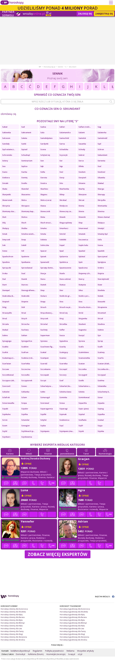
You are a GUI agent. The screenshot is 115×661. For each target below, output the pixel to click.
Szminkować (84, 397)
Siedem (82, 172)
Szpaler (24, 408)
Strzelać (44, 324)
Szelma (101, 380)
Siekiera (6, 177)
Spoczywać (102, 256)
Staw (100, 284)
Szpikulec (6, 414)
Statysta (82, 284)
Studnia (101, 324)
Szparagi (63, 408)
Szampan (44, 358)
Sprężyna (102, 262)
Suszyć (81, 335)
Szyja (100, 425)
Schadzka (63, 149)
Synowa (43, 341)
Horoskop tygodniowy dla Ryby (72, 614)
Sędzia (24, 166)
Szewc (24, 386)
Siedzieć (101, 172)
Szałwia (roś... (27, 358)
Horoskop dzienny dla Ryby (12, 614)
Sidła (42, 172)
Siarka (24, 172)
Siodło (24, 183)
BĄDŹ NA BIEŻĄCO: (103, 596)
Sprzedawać (26, 267)
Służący (5, 228)
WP (40, 67)
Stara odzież (65, 279)
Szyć (61, 425)
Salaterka (102, 132)
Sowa (4, 251)
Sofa (100, 239)
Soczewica (83, 239)
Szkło (42, 391)
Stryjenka (83, 318)
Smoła (43, 234)
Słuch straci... (46, 222)
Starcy (81, 279)
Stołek (100, 296)
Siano (4, 172)
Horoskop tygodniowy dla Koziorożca (75, 609)
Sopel (62, 245)
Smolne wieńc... (28, 234)
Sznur (100, 397)
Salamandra (65, 132)
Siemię (24, 177)
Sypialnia (63, 341)
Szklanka (25, 391)
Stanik (24, 279)
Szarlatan (6, 363)
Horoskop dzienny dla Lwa (11, 628)
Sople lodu (83, 245)
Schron (101, 149)
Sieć (61, 172)
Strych (24, 318)
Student (82, 324)
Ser (61, 160)
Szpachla (83, 403)
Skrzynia (6, 205)
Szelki (81, 380)
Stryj (61, 318)
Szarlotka (25, 363)
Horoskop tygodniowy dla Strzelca (73, 640)
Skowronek (7, 200)
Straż (23, 313)
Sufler (62, 329)
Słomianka (102, 205)
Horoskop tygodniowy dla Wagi (72, 634)
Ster (61, 290)
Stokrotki (25, 296)
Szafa (81, 346)
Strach (43, 307)
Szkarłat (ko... (65, 386)
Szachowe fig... (47, 346)
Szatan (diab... (104, 363)
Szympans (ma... (66, 431)
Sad (23, 127)
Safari (62, 127)
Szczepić (63, 369)
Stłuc (81, 290)
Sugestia (82, 329)
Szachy (62, 346)
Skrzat (81, 200)
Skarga (101, 189)
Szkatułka (102, 386)
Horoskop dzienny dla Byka (12, 620)
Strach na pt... (65, 307)
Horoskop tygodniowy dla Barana (73, 617)
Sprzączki (6, 267)
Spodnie (6, 262)
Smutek (82, 234)
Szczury (62, 375)
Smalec (43, 228)
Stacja (43, 273)
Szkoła (81, 391)
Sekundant (102, 155)
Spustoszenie (65, 267)
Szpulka (101, 414)
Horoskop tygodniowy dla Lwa (72, 628)
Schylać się (45, 155)
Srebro (101, 267)
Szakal (43, 352)
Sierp (61, 177)
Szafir (100, 346)
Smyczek (6, 239)
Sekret (81, 155)
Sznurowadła (8, 403)
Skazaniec (25, 194)
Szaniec (62, 358)
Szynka (101, 431)
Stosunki (101, 301)
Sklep (61, 194)
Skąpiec (43, 194)
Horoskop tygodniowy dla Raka (72, 626)
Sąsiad (24, 149)
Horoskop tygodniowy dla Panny (73, 631)
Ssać (23, 273)
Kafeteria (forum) (36, 654)
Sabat (4, 127)
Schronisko (7, 155)
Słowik (62, 217)
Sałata (24, 138)
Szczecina (25, 369)
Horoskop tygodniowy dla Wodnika (74, 612)
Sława (43, 205)
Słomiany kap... (27, 211)
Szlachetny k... (104, 391)
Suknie (101, 329)
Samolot (82, 138)
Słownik (82, 217)
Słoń (4, 217)
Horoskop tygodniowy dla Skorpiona (74, 637)
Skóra (24, 200)
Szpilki (43, 414)
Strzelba (63, 324)
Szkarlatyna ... (46, 386)
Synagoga (6, 341)
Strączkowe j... (46, 313)
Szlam (24, 397)
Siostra (43, 183)
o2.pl (80, 654)
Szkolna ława (65, 391)
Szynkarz (6, 437)
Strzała (5, 324)
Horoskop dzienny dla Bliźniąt (13, 623)
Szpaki (5, 408)
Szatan (82, 363)
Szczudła (25, 375)
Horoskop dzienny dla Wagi (12, 634)
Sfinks (81, 166)
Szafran (24, 352)
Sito (61, 183)
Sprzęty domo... (47, 267)
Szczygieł (83, 375)
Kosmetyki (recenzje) (55, 654)
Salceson (6, 138)
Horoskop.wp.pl (49, 67)
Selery (5, 160)
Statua (62, 284)
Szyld (4, 431)
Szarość (43, 363)
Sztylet (43, 420)
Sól (22, 251)
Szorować (44, 403)
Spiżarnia (63, 256)
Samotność (102, 138)
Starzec (24, 284)
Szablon (24, 346)
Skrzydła (101, 200)
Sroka (4, 273)
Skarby (82, 189)
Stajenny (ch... (85, 273)
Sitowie (82, 183)
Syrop (100, 341)
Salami (82, 132)
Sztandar (25, 420)
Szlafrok (6, 397)
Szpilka (24, 414)
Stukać (5, 329)
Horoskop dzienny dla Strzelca (13, 640)
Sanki (23, 143)
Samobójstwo (46, 138)
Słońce (24, 217)
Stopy (42, 301)
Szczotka (83, 369)
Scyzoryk (63, 155)
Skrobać (63, 200)
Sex (3, 166)
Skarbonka (64, 189)
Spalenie (25, 256)
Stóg (4, 307)
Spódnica (63, 262)
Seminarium (26, 160)
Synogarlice (26, 341)
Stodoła (101, 290)
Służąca (101, 222)
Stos (61, 301)
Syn (99, 335)
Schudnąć (25, 155)
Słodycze (63, 205)
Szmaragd (45, 397)
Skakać (101, 183)
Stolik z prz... (84, 296)
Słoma (81, 205)
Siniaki (5, 183)
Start (4, 284)
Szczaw (5, 369)
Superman (45, 335)
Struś (4, 318)
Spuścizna (83, 267)
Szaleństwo (84, 352)
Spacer (43, 251)
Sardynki (44, 143)
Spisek (43, 256)
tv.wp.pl (71, 654)
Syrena (82, 341)
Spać (61, 251)
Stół (23, 307)
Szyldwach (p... (27, 431)
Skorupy (101, 194)
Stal (4, 279)
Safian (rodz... (85, 127)
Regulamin (37, 650)
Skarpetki (6, 194)
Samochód (64, 138)
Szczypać (102, 375)
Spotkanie (25, 262)
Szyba (43, 425)
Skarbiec (44, 189)
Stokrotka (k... (8, 296)
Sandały (6, 143)
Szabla (5, 346)
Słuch (23, 222)
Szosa (62, 403)
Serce (81, 160)
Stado (62, 273)
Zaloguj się (85, 13)
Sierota (43, 177)
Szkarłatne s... (85, 386)
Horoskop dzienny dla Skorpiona (14, 637)
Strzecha (25, 324)
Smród (62, 234)
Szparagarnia (46, 408)
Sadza (43, 127)
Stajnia (101, 273)
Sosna (100, 245)
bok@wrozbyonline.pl (20, 650)
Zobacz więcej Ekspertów (57, 554)
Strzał (100, 318)
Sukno (5, 335)
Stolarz (43, 296)
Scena (43, 149)
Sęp (61, 166)
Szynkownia (26, 437)
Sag (99, 127)
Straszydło (7, 313)
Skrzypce (25, 205)
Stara (42, 279)
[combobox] (57, 101)
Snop (23, 239)
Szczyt (43, 380)
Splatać (82, 256)
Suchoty (44, 329)
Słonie (81, 211)
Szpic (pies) (84, 408)
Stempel (6, 290)
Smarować (83, 228)
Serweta (101, 160)
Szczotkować (8, 375)
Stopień (5, 301)
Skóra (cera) (45, 200)
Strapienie (102, 307)
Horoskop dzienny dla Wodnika (13, 612)
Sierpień (82, 177)
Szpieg (101, 408)
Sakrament (26, 132)
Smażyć (101, 228)
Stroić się (63, 313)
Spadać (82, 251)
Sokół (23, 245)
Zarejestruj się (104, 13)
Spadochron (7, 256)
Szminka (63, 397)
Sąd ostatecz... (8, 149)
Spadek (101, 251)
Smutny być (103, 234)
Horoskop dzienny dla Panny (12, 631)
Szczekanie (45, 369)
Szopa (24, 403)
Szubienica (64, 420)
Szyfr (81, 425)
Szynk (81, 431)
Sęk (41, 166)
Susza (62, 335)
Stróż (81, 313)
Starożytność (103, 279)
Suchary (25, 329)
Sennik (60, 67)
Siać (99, 166)
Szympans (44, 431)
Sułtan (24, 335)
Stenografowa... (28, 290)
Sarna (62, 143)
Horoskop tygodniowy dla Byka (72, 620)
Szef (61, 380)
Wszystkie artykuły (85, 650)
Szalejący (63, 352)
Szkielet (5, 391)
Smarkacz (63, 228)
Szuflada (82, 420)
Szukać (101, 420)
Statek (43, 284)
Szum (4, 425)
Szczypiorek (26, 380)
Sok (3, 245)
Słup (80, 222)
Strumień (102, 313)
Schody (82, 149)
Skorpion (83, 194)
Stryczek (44, 318)
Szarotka (63, 363)
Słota (42, 217)
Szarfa (101, 358)
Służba (24, 228)
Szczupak (44, 375)
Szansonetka (84, 358)
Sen (42, 160)
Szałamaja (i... (8, 358)
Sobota (43, 239)
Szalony (101, 352)
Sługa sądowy (65, 222)
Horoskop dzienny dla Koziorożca (14, 609)
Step (42, 290)
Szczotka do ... (104, 369)
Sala (42, 132)
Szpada (101, 403)
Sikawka (101, 177)
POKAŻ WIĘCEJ (57, 645)
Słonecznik (45, 211)
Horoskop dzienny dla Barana (13, 617)
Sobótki (62, 239)
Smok (4, 234)
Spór (81, 262)
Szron (4, 420)
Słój (4, 222)
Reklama (70, 650)
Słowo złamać (104, 217)
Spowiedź (44, 262)
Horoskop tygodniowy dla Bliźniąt (73, 623)
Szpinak (62, 414)
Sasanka (82, 143)
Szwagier (25, 425)
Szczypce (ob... (8, 380)
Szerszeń (6, 386)
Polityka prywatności (54, 650)
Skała (4, 189)
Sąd (99, 143)
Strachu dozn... (85, 307)
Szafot (5, 352)
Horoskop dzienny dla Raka (12, 626)
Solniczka (44, 245)
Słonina (101, 211)
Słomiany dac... (9, 211)
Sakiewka (6, 132)
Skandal (25, 189)
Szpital (82, 414)
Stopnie (24, 301)
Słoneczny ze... (65, 211)
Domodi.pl (20, 654)
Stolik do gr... (65, 296)
